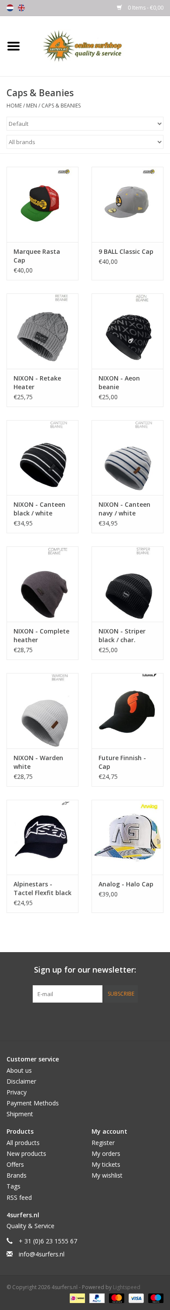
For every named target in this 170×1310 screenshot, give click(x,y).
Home (14, 105)
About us (19, 1070)
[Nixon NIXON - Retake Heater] (42, 331)
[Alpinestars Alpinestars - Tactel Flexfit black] (42, 837)
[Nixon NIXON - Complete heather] (42, 584)
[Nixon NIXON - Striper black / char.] (127, 584)
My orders (106, 1153)
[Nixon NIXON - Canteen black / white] (42, 457)
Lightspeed (126, 1287)
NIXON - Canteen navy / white (124, 508)
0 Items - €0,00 (144, 7)
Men (31, 105)
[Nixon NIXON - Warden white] (42, 710)
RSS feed (19, 1197)
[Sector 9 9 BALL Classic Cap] (127, 204)
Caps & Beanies (61, 105)
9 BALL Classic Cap (126, 251)
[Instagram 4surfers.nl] (132, 1020)
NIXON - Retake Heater (37, 382)
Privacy (17, 1092)
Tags (13, 1186)
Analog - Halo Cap (126, 884)
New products (26, 1153)
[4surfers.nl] (98, 45)
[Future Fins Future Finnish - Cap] (127, 710)
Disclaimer (21, 1081)
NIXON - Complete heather (41, 635)
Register (103, 1142)
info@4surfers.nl (42, 1254)
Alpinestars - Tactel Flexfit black (42, 888)
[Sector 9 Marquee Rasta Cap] (42, 204)
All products (23, 1142)
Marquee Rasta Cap (37, 255)
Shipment (20, 1114)
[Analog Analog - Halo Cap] (127, 837)
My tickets (106, 1164)
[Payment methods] (76, 1298)
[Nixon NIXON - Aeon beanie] (127, 331)
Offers (15, 1164)
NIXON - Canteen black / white (39, 508)
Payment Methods (33, 1103)
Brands (17, 1175)
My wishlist (107, 1175)
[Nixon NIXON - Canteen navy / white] (127, 457)
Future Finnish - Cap (122, 762)
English (21, 7)
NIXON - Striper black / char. (122, 635)
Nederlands (10, 7)
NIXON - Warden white (38, 762)
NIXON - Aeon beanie (119, 382)
